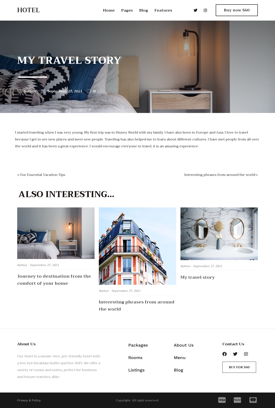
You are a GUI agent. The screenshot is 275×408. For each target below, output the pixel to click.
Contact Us (233, 344)
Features (163, 10)
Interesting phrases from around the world (136, 305)
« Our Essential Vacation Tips (41, 175)
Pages (127, 10)
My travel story (197, 277)
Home (109, 10)
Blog (143, 10)
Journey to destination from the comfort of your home (54, 280)
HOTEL (28, 10)
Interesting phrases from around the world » (221, 175)
